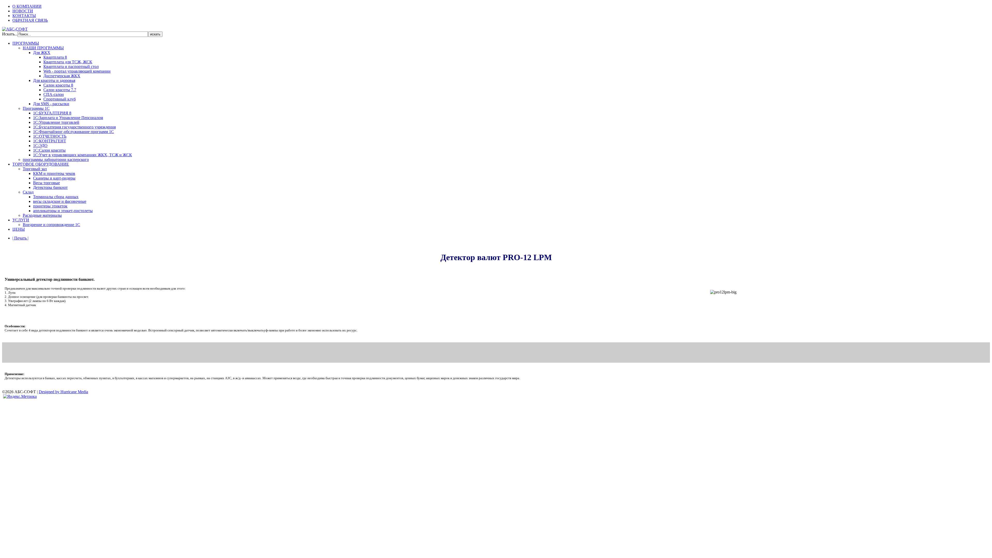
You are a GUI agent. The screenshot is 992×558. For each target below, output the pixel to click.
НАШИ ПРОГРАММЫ (43, 48)
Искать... (10, 34)
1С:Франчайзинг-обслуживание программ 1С (73, 131)
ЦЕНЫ (18, 229)
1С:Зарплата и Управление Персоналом (68, 117)
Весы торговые (46, 183)
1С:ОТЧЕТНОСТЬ (49, 136)
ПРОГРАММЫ (25, 43)
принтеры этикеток (50, 206)
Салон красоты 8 (58, 85)
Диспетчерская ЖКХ (61, 76)
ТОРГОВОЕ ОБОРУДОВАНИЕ (40, 164)
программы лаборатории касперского (56, 159)
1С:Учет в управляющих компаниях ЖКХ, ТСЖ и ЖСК (82, 155)
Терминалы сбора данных (56, 197)
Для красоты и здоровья (54, 80)
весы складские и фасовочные (59, 201)
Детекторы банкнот (50, 187)
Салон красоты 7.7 (59, 90)
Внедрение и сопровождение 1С (51, 224)
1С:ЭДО (40, 145)
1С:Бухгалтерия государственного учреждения (74, 127)
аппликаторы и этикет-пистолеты (63, 210)
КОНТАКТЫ (24, 15)
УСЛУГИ (20, 220)
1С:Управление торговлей (56, 122)
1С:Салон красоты (49, 150)
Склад (28, 192)
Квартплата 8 (55, 57)
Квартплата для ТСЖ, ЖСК (67, 62)
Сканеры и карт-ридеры (54, 178)
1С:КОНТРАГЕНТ (49, 141)
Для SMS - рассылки (51, 104)
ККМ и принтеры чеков (54, 173)
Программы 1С (36, 108)
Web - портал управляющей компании (77, 71)
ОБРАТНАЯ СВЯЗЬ (30, 20)
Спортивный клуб (59, 99)
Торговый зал (35, 169)
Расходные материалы (42, 215)
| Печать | (20, 238)
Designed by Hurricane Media (63, 392)
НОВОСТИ (22, 11)
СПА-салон (53, 94)
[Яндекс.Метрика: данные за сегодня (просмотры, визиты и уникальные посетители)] (20, 396)
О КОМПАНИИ (27, 6)
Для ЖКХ (41, 52)
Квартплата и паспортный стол (71, 66)
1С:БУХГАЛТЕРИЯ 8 (52, 113)
